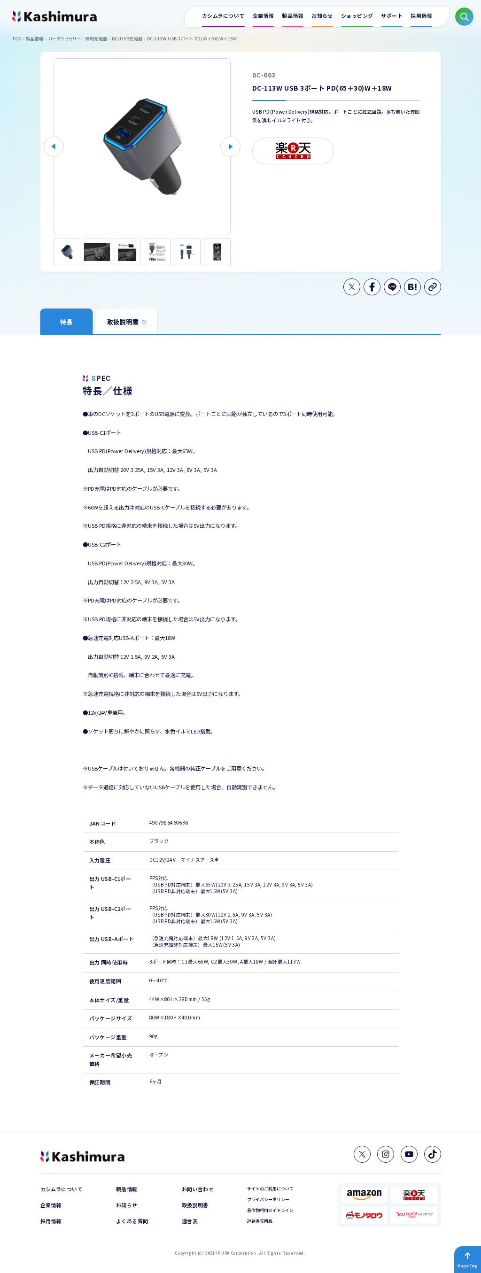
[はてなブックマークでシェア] (412, 286)
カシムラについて (61, 1189)
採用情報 (51, 1221)
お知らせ (127, 1205)
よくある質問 (132, 1221)
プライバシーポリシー (268, 1199)
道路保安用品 (259, 1221)
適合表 (190, 1221)
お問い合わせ (198, 1189)
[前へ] (54, 147)
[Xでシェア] (351, 286)
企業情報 (51, 1205)
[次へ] (230, 147)
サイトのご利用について (270, 1189)
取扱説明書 (195, 1205)
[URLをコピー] (432, 286)
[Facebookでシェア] (372, 286)
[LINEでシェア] (392, 286)
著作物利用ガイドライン (270, 1210)
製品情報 (127, 1189)
